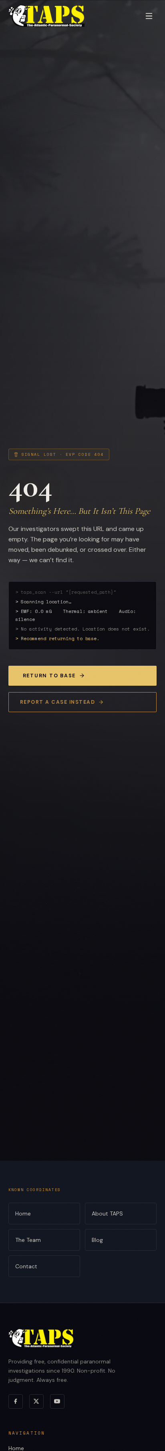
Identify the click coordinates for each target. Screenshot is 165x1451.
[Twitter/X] (36, 1401)
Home (23, 1213)
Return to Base (49, 676)
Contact (26, 1266)
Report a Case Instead (57, 702)
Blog (97, 1239)
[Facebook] (15, 1401)
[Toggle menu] (149, 16)
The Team (28, 1239)
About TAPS (107, 1213)
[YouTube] (57, 1401)
